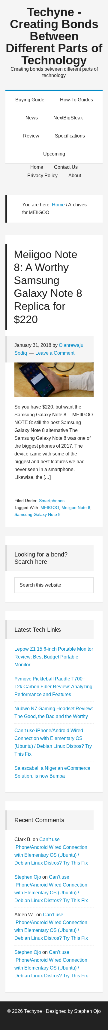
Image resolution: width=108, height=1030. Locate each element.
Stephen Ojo (27, 877)
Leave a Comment (54, 353)
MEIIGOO (49, 507)
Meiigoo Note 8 (76, 507)
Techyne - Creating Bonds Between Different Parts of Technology (54, 36)
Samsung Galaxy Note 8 (37, 514)
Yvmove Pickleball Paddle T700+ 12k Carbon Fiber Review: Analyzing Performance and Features (53, 686)
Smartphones (51, 500)
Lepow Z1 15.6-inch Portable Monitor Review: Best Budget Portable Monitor (53, 656)
